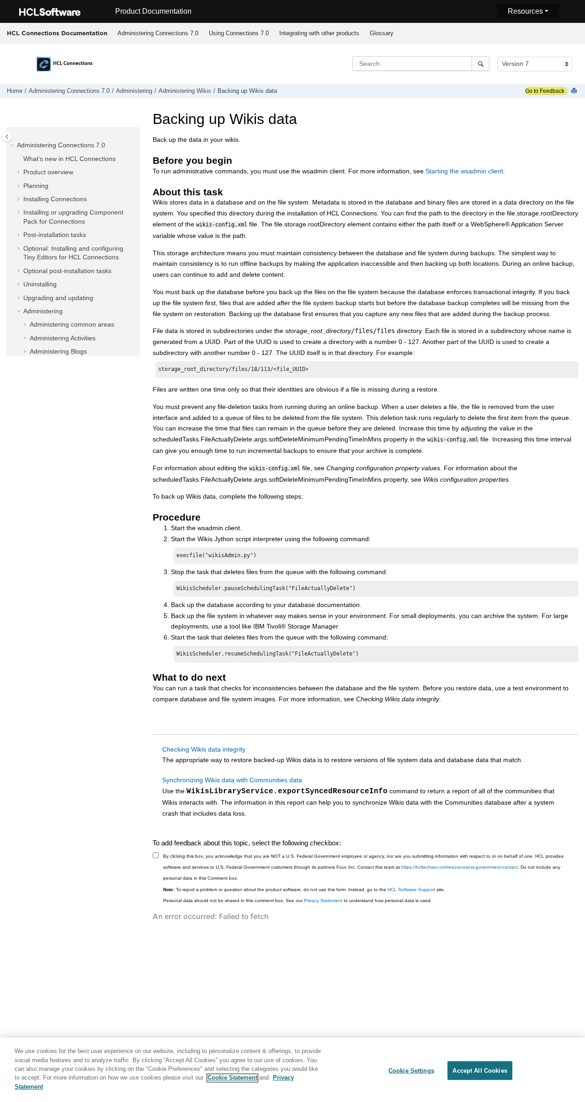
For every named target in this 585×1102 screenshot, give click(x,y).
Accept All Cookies (479, 1070)
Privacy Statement (323, 900)
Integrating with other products (319, 33)
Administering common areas (72, 324)
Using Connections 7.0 (239, 33)
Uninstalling (40, 284)
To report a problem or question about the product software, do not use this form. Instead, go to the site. (304, 889)
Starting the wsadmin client (464, 171)
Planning (35, 185)
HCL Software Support (411, 889)
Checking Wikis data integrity (203, 749)
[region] (292, 1069)
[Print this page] (575, 91)
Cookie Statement (232, 1078)
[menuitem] (157, 33)
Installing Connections (55, 199)
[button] (13, 145)
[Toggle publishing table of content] (7, 136)
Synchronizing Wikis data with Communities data (232, 780)
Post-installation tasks (54, 234)
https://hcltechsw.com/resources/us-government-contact (459, 867)
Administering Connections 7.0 (157, 33)
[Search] (480, 63)
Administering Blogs (58, 351)
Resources (525, 11)
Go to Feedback (544, 91)
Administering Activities (63, 338)
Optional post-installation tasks (67, 270)
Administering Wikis (185, 91)
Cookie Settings (411, 1070)
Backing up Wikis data (247, 91)
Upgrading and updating (58, 297)
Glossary (382, 33)
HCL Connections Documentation (57, 33)
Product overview (48, 172)
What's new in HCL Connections (69, 158)
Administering (134, 91)
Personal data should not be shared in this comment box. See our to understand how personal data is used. (297, 900)
